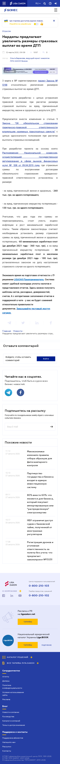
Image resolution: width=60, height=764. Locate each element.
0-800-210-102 (39, 595)
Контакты (6, 751)
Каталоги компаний (11, 721)
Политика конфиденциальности (12, 686)
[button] (4, 3)
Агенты (5, 677)
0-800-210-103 (39, 585)
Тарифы (28, 622)
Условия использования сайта (13, 693)
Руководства (8, 716)
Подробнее (47, 645)
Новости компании (10, 712)
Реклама (6, 699)
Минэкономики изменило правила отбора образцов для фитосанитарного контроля (39, 458)
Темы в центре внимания (13, 725)
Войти (46, 359)
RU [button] (37, 3)
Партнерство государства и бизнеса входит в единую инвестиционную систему (40, 480)
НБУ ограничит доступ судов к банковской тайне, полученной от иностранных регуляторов (40, 527)
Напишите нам (8, 742)
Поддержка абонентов (12, 738)
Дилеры (6, 681)
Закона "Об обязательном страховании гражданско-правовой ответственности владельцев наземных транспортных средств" (30, 127)
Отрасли (6, 31)
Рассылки (6, 747)
